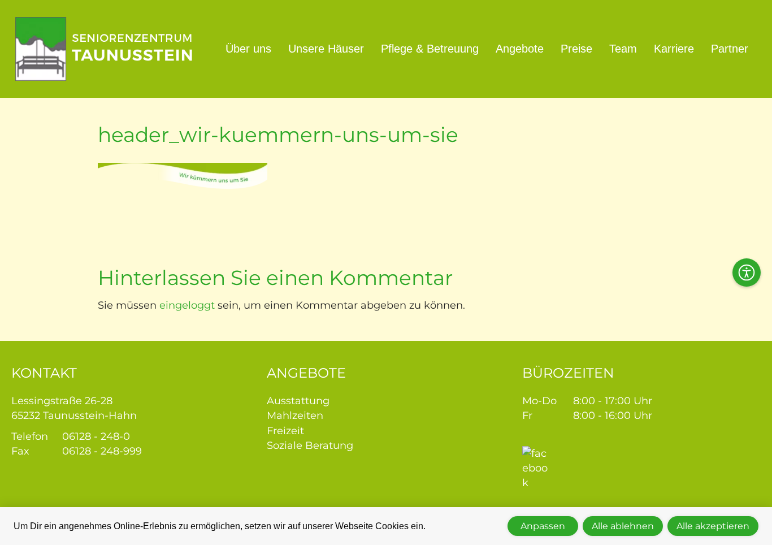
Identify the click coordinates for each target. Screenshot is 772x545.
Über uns (248, 48)
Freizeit (285, 431)
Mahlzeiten (295, 415)
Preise (576, 48)
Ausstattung (298, 401)
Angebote (520, 48)
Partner (729, 48)
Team (623, 48)
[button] (746, 272)
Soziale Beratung (310, 445)
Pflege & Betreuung (430, 48)
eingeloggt (187, 305)
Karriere (674, 48)
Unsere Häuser (326, 48)
